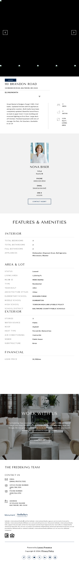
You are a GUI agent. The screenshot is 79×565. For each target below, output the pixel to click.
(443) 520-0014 (39, 181)
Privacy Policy (48, 551)
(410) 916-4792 (15, 493)
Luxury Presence (44, 547)
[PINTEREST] (50, 557)
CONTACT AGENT (40, 201)
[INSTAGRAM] (29, 557)
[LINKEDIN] (45, 557)
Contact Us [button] (39, 440)
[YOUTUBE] (34, 557)
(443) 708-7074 (15, 487)
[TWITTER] (39, 557)
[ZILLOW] (55, 557)
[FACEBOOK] (24, 557)
